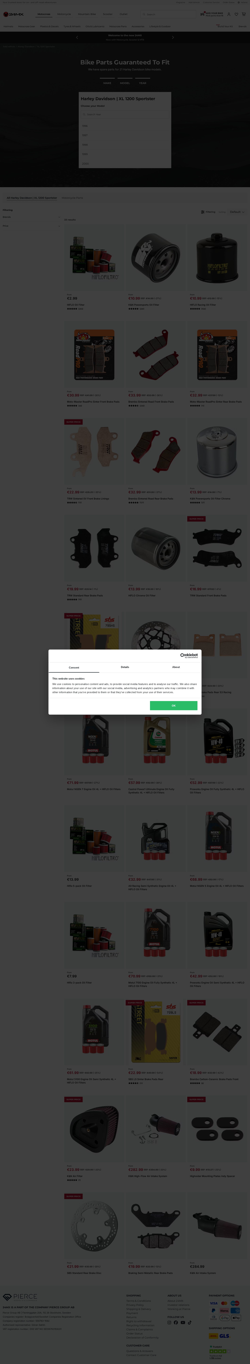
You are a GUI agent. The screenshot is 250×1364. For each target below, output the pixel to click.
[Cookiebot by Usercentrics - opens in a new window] (183, 655)
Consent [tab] (74, 667)
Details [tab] (125, 666)
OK (174, 705)
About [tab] (176, 666)
